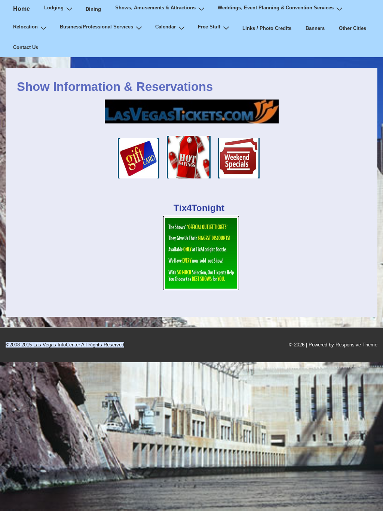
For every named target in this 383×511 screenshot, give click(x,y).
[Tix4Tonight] (201, 288)
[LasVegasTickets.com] (142, 183)
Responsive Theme (356, 345)
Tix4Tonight (199, 208)
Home (21, 9)
